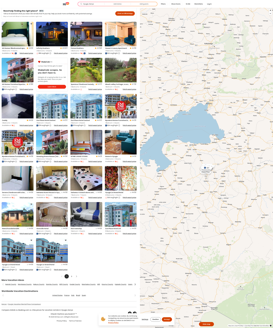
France (67, 295)
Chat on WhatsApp (125, 13)
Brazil (78, 295)
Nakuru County (38, 284)
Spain (84, 295)
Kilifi (98, 284)
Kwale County (75, 284)
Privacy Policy (62, 321)
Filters (163, 4)
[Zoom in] (270, 10)
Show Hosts (175, 4)
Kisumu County (107, 284)
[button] (188, 4)
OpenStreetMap (264, 326)
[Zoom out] (270, 13)
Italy (72, 295)
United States (57, 295)
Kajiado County (120, 284)
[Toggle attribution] (270, 325)
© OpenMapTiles (248, 326)
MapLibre (231, 326)
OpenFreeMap (239, 326)
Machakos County (89, 284)
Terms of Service (75, 321)
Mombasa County (25, 284)
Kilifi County (63, 284)
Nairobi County (10, 284)
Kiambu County (52, 284)
